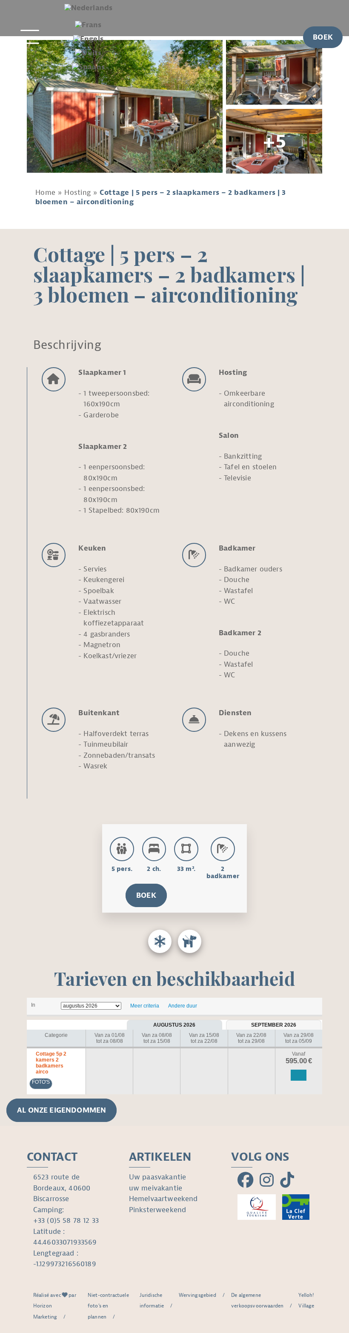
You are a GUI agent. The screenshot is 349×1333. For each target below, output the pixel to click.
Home (45, 192)
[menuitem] (88, 9)
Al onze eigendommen (61, 1110)
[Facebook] (245, 1180)
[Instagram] (267, 1180)
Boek (146, 895)
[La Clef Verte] (295, 1207)
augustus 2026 (174, 1025)
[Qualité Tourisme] (256, 1207)
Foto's (41, 1082)
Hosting (77, 192)
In (33, 1005)
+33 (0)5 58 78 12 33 (66, 1220)
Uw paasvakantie (157, 1177)
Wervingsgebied (197, 1295)
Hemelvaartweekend (163, 1198)
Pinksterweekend (157, 1209)
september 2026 (273, 1025)
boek (323, 37)
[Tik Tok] (287, 1180)
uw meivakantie (155, 1188)
